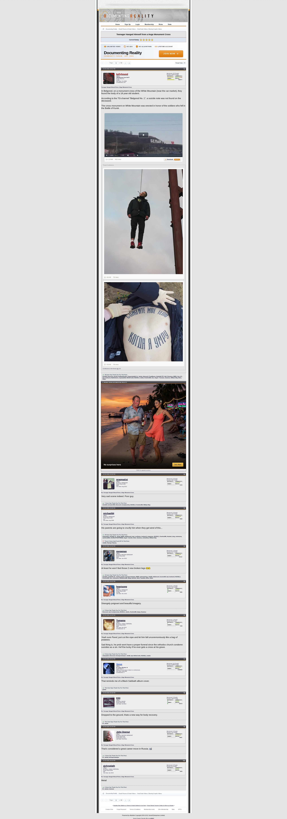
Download (173, 159)
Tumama (120, 620)
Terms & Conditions (135, 809)
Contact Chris (109, 809)
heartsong (121, 586)
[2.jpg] (143, 322)
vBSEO (152, 818)
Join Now (169, 54)
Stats (170, 24)
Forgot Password (121, 809)
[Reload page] (103, 29)
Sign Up (128, 24)
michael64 (108, 513)
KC (117, 368)
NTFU (180, 809)
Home (117, 24)
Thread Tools (179, 63)
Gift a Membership (163, 809)
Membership (149, 24)
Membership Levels (149, 809)
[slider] (159, 155)
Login (138, 24)
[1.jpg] (143, 221)
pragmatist (122, 479)
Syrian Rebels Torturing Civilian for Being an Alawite (160, 805)
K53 (118, 698)
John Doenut (123, 732)
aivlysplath (109, 766)
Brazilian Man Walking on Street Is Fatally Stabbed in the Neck (130, 805)
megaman (121, 551)
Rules (161, 24)
